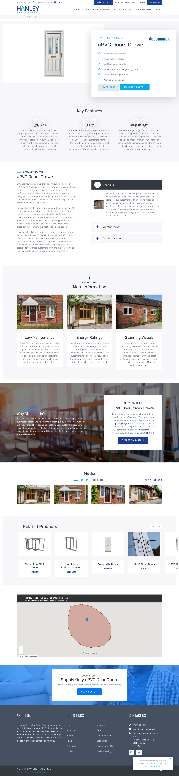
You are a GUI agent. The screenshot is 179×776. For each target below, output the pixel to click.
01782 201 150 (139, 725)
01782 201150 (147, 433)
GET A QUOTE (154, 2)
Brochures (71, 746)
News (142, 2)
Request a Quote (132, 440)
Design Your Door (103, 2)
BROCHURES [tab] (98, 480)
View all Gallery (152, 479)
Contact (158, 10)
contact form (142, 430)
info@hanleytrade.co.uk (144, 729)
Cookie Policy (38, 772)
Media (135, 2)
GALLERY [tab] (84, 480)
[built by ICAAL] (160, 771)
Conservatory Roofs (122, 10)
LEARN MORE (108, 87)
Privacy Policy (24, 772)
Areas (127, 2)
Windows (78, 10)
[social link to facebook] (55, 2)
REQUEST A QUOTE (134, 87)
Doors (88, 10)
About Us (119, 2)
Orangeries (102, 741)
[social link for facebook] (132, 752)
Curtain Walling (143, 10)
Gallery (70, 735)
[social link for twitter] (140, 752)
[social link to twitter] (60, 2)
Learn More (35, 571)
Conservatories (101, 10)
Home (20, 17)
